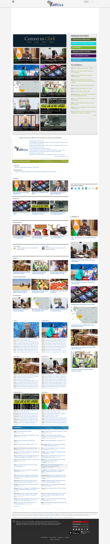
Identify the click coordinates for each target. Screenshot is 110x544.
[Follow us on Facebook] (73, 529)
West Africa (45, 392)
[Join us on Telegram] (79, 529)
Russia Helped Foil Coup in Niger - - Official (82, 68)
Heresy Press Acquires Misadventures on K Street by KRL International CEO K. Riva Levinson (35, 171)
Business (15, 198)
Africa (15, 320)
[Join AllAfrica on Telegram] (79, 188)
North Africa (45, 356)
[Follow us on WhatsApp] (84, 529)
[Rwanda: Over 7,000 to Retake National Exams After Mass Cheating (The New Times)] (54, 330)
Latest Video (45, 246)
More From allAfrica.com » (61, 156)
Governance (16, 295)
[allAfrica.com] (20, 148)
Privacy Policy (53, 537)
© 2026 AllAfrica (44, 537)
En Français (91, 1)
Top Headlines (76, 65)
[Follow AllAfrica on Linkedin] (86, 188)
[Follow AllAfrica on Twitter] (76, 188)
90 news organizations (38, 514)
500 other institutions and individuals (52, 514)
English (87, 1)
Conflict (15, 178)
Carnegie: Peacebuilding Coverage (82, 43)
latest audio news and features (29, 247)
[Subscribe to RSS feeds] (97, 188)
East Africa (16, 356)
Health (15, 258)
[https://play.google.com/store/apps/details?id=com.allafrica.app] (74, 533)
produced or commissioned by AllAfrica (46, 517)
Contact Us (60, 537)
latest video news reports (55, 247)
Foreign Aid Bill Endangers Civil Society (81, 88)
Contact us (72, 517)
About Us (67, 537)
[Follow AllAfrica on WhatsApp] (90, 188)
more (94, 115)
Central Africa (45, 320)
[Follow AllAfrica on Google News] (83, 188)
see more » (16, 506)
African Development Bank (81, 39)
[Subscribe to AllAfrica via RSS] (87, 529)
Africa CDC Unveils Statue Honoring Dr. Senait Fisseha (27, 167)
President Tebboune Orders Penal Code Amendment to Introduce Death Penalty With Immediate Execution (83, 81)
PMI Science (76, 60)
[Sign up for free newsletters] (93, 188)
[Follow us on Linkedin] (82, 529)
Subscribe (75, 526)
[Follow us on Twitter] (76, 529)
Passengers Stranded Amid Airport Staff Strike (82, 85)
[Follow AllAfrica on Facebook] (72, 188)
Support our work (77, 521)
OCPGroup (76, 47)
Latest (74, 217)
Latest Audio (16, 246)
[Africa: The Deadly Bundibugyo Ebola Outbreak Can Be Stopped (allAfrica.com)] (26, 330)
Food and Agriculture (19, 276)
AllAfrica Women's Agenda (80, 55)
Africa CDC (16, 165)
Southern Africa (18, 392)
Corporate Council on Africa (81, 51)
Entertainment (17, 222)
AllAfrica (55, 4)
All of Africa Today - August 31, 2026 (80, 91)
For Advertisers (76, 524)
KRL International (18, 170)
